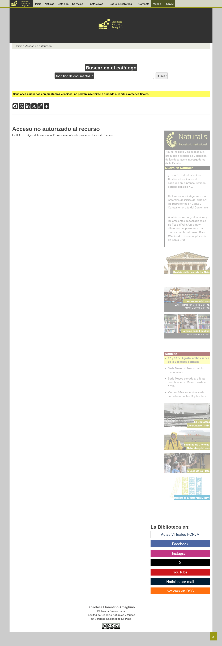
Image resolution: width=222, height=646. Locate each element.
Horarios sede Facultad (195, 331)
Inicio (38, 4)
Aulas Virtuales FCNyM (180, 534)
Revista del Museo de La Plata (191, 272)
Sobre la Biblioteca (121, 4)
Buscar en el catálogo (111, 67)
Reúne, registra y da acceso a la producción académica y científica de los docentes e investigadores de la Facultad (186, 157)
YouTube (180, 571)
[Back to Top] (213, 636)
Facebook (180, 543)
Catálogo (63, 4)
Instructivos (96, 4)
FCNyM (169, 4)
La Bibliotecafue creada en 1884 (198, 423)
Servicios (78, 4)
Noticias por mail (180, 581)
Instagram (180, 553)
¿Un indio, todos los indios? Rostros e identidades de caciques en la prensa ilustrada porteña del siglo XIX (187, 180)
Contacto (143, 4)
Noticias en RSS (180, 590)
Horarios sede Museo (197, 301)
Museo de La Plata (198, 471)
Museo (157, 4)
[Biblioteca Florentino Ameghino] (21, 3)
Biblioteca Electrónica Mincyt (192, 498)
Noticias (49, 4)
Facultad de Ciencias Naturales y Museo (197, 446)
